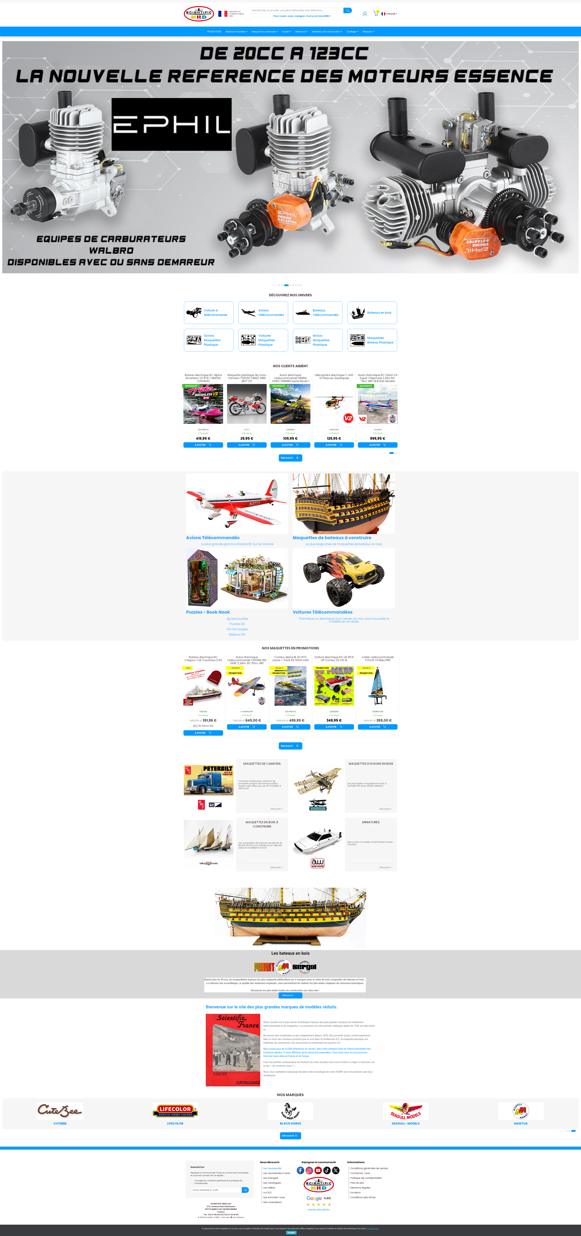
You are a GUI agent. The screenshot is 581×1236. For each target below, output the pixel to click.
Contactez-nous (360, 1173)
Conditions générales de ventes (369, 1168)
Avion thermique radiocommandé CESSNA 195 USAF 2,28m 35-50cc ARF (377, 660)
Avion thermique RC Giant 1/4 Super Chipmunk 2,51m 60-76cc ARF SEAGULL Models (290, 378)
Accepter (291, 1233)
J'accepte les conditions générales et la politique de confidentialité (218, 1182)
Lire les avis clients (319, 1209)
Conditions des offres (363, 1197)
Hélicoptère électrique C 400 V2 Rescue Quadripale (247, 377)
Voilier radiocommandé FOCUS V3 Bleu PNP (290, 659)
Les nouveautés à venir (276, 1173)
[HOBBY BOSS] (521, 1111)
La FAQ (267, 1192)
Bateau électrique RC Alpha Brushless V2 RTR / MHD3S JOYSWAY (377, 378)
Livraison (355, 1192)
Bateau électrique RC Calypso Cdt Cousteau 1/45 (334, 659)
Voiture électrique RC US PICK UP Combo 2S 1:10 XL (246, 659)
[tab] (280, 285)
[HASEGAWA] (290, 1111)
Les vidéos (269, 1187)
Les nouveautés (272, 1168)
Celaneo (240, 1217)
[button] (290, 995)
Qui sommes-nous (274, 1197)
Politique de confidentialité (366, 1178)
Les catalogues (272, 1183)
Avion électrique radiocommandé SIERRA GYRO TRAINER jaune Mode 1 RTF (203, 378)
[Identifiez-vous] (365, 14)
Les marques (270, 1178)
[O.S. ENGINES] (60, 1111)
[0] (376, 14)
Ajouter (200, 444)
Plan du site (357, 1183)
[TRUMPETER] (405, 1111)
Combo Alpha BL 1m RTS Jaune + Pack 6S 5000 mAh (203, 659)
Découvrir (287, 457)
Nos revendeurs (272, 1202)
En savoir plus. (373, 1229)
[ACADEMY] (175, 1111)
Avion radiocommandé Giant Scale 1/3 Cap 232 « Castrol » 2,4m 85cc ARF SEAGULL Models (334, 378)
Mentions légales (360, 1187)
